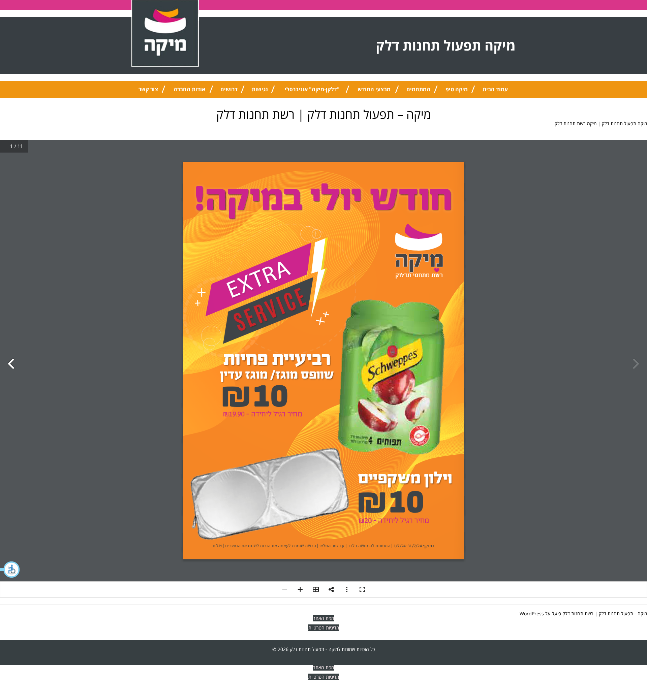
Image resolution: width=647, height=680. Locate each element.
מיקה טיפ (456, 89)
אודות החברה (189, 89)
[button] (10, 569)
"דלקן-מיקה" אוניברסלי (312, 89)
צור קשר (148, 89)
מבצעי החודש (374, 89)
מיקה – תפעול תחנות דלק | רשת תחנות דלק (323, 114)
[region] (559, 635)
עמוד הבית (495, 89)
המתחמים (418, 89)
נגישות (260, 89)
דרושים (229, 89)
